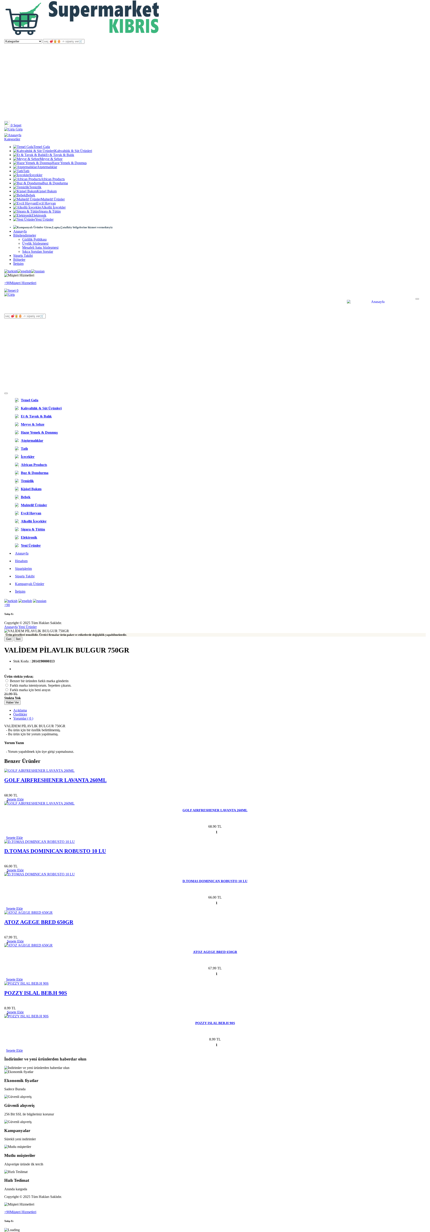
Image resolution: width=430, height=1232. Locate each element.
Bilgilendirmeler (24, 235)
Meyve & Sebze (51, 159)
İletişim (18, 264)
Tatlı (26, 171)
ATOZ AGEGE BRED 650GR (38, 922)
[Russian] (38, 271)
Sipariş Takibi (23, 255)
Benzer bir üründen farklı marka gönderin (39, 681)
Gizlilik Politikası (34, 239)
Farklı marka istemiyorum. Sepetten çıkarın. (40, 685)
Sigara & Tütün (50, 211)
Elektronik (39, 215)
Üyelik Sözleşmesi (35, 243)
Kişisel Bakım (47, 191)
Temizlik (35, 187)
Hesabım (21, 561)
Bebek (30, 195)
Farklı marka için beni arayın (30, 690)
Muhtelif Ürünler (53, 199)
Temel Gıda (41, 147)
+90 (7, 605)
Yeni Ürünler (44, 219)
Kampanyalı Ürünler (29, 584)
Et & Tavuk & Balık (59, 155)
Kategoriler (12, 139)
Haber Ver (12, 702)
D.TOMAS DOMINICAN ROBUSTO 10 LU (55, 851)
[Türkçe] (10, 271)
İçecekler (36, 175)
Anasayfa (20, 231)
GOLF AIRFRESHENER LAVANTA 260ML (55, 780)
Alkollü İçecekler (53, 207)
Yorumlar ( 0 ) (23, 718)
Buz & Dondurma (55, 183)
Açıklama (20, 710)
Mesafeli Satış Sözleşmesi (40, 247)
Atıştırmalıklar (47, 167)
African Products (53, 179)
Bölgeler (19, 259)
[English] (24, 271)
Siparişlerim (23, 568)
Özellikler (20, 714)
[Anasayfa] (82, 37)
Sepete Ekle (14, 838)
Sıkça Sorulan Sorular (37, 251)
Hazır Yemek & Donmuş (69, 163)
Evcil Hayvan (46, 203)
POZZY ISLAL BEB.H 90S (35, 993)
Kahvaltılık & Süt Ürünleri (73, 151)
